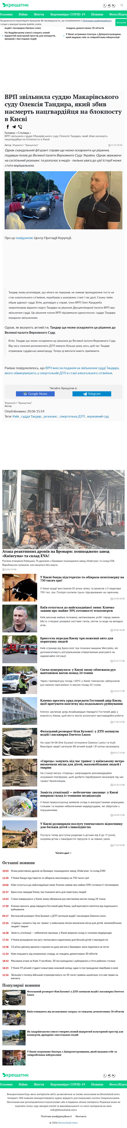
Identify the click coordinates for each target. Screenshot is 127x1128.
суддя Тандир (31, 416)
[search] (122, 5)
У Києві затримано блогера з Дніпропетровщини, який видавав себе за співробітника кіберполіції (93, 36)
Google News (37, 393)
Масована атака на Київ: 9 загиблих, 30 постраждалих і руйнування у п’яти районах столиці (63, 961)
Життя (39, 14)
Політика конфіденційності (56, 1116)
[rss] (113, 5)
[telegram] (109, 5)
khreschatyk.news (68, 1123)
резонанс (50, 416)
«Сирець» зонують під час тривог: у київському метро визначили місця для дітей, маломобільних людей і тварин (66, 925)
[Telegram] (14, 127)
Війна (23, 14)
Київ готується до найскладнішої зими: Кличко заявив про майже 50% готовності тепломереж (65, 885)
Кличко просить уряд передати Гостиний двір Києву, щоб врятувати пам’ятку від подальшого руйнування (64, 908)
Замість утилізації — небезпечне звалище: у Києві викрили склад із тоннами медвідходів (61, 933)
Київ (16, 416)
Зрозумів (121, 22)
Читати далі (62, 853)
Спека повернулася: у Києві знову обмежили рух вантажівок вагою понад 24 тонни (58, 899)
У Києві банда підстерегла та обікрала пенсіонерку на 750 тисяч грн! (50, 878)
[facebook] (104, 5)
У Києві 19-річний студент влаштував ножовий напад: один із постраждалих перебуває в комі (64, 968)
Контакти (81, 1116)
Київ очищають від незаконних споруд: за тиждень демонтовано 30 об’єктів (54, 954)
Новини (97, 14)
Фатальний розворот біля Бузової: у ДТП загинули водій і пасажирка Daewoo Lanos (58, 916)
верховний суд (98, 416)
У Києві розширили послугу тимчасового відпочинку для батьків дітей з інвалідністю (59, 940)
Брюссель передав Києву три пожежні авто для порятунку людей (48, 892)
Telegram (94, 393)
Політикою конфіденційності (97, 21)
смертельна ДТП (72, 416)
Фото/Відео (118, 14)
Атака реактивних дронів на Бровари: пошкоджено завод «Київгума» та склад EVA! (58, 871)
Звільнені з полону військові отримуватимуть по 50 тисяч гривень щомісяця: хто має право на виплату (64, 977)
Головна (6, 14)
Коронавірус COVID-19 (67, 14)
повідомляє (24, 238)
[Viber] (20, 127)
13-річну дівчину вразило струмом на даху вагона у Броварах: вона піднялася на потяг (60, 947)
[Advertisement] (63, 67)
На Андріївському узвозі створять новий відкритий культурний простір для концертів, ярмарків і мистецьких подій (30, 36)
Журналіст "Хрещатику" (25, 145)
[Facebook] (8, 127)
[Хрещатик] (15, 5)
